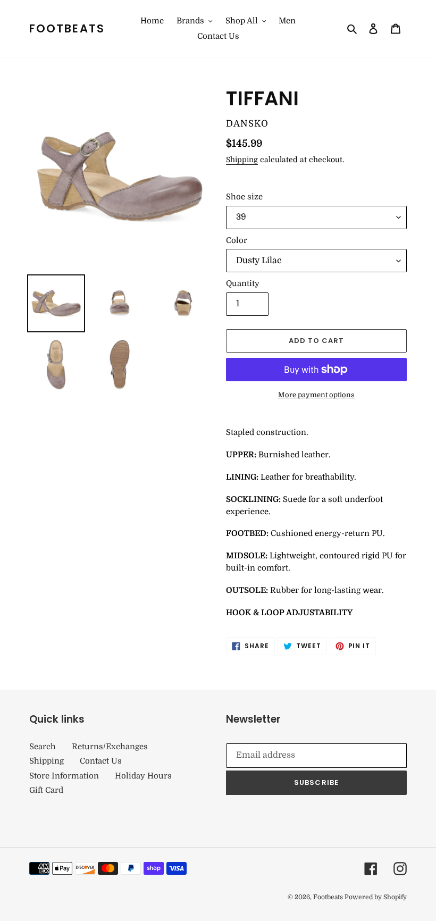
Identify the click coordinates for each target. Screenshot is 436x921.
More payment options (316, 395)
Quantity (242, 283)
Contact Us (101, 761)
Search (42, 746)
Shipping (242, 159)
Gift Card (46, 790)
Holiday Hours (143, 776)
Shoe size (244, 197)
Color (236, 240)
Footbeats (67, 28)
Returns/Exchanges (110, 746)
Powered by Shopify (376, 897)
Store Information (64, 776)
